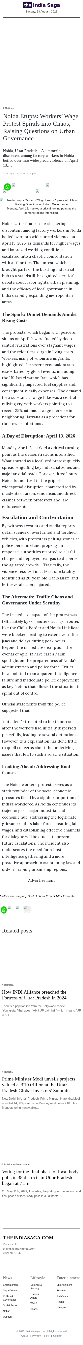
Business (62, 1290)
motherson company (13, 896)
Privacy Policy (40, 1335)
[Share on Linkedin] (51, 192)
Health (60, 1301)
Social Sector (10, 1305)
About (24, 1335)
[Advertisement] (41, 59)
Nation (6, 1311)
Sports (33, 1309)
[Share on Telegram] (19, 192)
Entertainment (10, 1285)
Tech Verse (63, 1296)
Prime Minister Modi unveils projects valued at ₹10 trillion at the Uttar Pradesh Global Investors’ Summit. (38, 1084)
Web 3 (33, 1303)
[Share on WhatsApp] (7, 186)
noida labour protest (41, 896)
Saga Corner (10, 1290)
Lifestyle (61, 1307)
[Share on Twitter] (60, 186)
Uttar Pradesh (65, 896)
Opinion (7, 1316)
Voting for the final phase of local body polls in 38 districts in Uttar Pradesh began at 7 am (40, 1177)
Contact (57, 1335)
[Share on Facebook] (28, 186)
